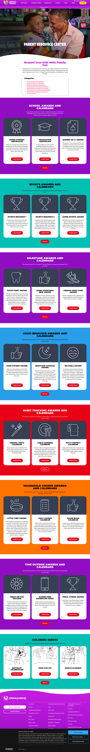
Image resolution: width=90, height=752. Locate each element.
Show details (21, 749)
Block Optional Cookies (78, 741)
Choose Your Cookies (77, 737)
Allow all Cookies (78, 732)
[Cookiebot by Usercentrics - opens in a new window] (9, 749)
